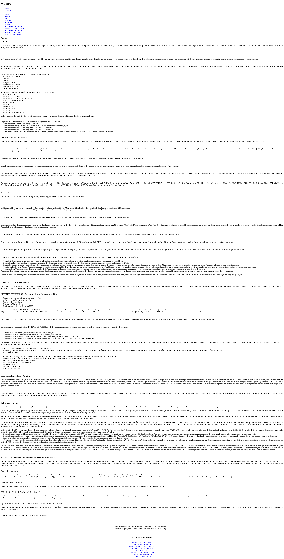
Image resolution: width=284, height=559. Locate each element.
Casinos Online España (13, 26)
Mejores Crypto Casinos (142, 556)
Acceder (8, 10)
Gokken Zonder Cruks (13, 32)
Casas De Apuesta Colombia (142, 554)
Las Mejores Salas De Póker (15, 28)
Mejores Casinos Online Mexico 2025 (142, 546)
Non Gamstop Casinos (13, 34)
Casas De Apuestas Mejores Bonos (142, 552)
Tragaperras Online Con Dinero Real (142, 548)
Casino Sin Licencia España (142, 542)
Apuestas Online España (142, 544)
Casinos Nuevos (142, 550)
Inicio (7, 8)
